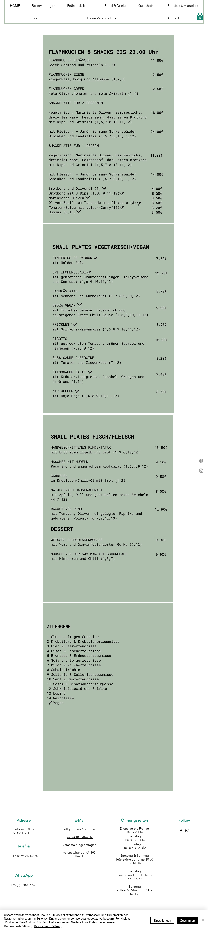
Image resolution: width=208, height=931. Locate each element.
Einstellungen (162, 920)
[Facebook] (201, 460)
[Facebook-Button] (181, 830)
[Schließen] (203, 920)
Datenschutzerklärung (48, 926)
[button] (200, 16)
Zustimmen (187, 920)
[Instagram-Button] (187, 830)
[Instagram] (201, 470)
